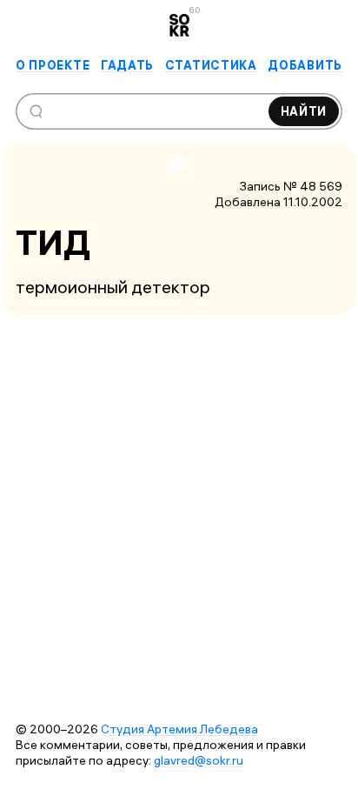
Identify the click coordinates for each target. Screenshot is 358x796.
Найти (304, 111)
